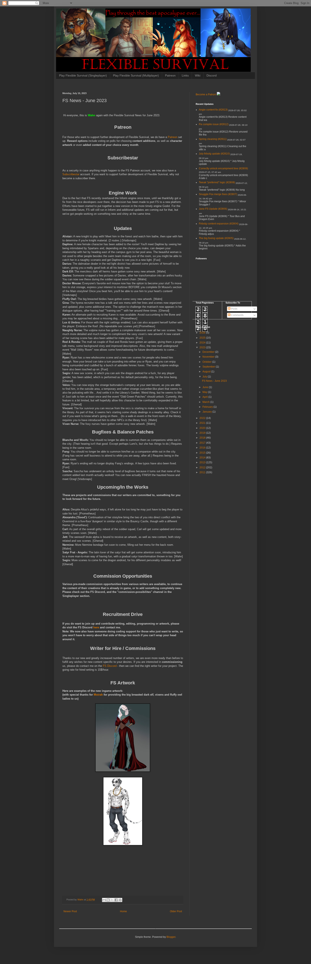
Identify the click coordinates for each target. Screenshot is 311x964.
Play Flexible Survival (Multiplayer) (136, 75)
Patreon (170, 75)
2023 (203, 347)
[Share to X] (112, 900)
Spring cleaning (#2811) (213, 139)
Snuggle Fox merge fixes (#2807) (218, 194)
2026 (203, 332)
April (205, 396)
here (96, 627)
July (205, 376)
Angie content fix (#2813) (213, 109)
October (207, 361)
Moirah (99, 694)
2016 (203, 447)
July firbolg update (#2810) (214, 153)
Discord (211, 75)
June (205, 387)
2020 (203, 428)
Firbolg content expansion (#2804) (218, 223)
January (207, 411)
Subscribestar (71, 174)
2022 (203, 418)
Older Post (176, 911)
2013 (203, 462)
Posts (233, 308)
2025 (203, 337)
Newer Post (70, 911)
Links (185, 75)
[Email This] (104, 900)
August (206, 371)
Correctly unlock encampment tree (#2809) (223, 168)
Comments (237, 315)
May (205, 392)
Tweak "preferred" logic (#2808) (217, 182)
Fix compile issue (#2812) (213, 124)
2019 (203, 432)
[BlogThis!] (108, 900)
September (209, 366)
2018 (203, 437)
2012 (203, 467)
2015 (203, 452)
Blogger (171, 936)
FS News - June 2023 (214, 380)
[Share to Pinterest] (120, 900)
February (207, 406)
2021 (203, 422)
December (208, 351)
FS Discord (110, 665)
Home (123, 911)
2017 (203, 442)
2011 (203, 472)
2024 (203, 342)
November (208, 356)
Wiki (197, 75)
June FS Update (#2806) (213, 208)
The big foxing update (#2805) (216, 238)
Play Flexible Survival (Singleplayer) (83, 75)
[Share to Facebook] (116, 900)
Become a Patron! (206, 94)
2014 (203, 457)
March (206, 402)
